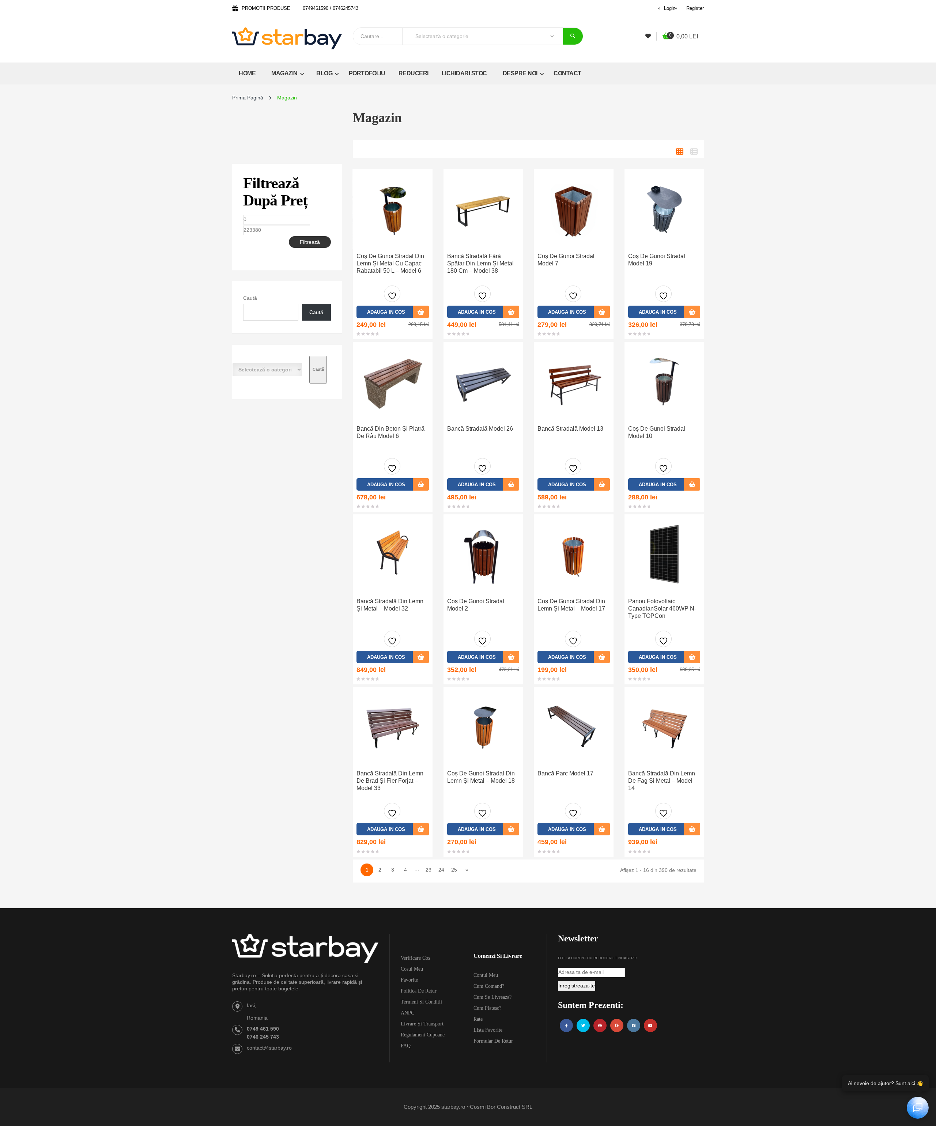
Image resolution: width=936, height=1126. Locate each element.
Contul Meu (485, 975)
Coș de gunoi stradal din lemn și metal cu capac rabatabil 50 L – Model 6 (390, 263)
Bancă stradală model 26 (480, 429)
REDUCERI (414, 73)
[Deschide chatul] (918, 1108)
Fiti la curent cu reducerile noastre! (597, 958)
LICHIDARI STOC (464, 73)
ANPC (407, 1013)
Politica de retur (419, 991)
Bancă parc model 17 (565, 773)
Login (669, 8)
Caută (250, 298)
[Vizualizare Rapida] (393, 209)
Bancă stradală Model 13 (570, 429)
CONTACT (567, 73)
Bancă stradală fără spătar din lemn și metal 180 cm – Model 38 (480, 263)
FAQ (406, 1045)
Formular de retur (493, 1041)
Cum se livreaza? (492, 997)
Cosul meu (412, 969)
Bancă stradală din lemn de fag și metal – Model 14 (661, 780)
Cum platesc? (487, 1008)
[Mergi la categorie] (318, 369)
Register (695, 8)
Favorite (409, 980)
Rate (478, 1019)
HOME (247, 73)
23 (428, 870)
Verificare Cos (415, 958)
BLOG (325, 73)
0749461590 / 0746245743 (330, 8)
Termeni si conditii (421, 1002)
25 (454, 870)
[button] (680, 36)
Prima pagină (247, 98)
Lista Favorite (487, 1030)
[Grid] (679, 151)
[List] (694, 151)
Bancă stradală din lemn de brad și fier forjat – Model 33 (389, 780)
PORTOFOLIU (367, 73)
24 (441, 870)
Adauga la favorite (392, 294)
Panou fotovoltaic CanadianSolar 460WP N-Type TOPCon (662, 608)
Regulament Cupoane (423, 1035)
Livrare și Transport (422, 1024)
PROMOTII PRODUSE (266, 8)
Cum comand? (488, 986)
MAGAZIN (285, 73)
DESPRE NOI (521, 73)
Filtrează (310, 242)
